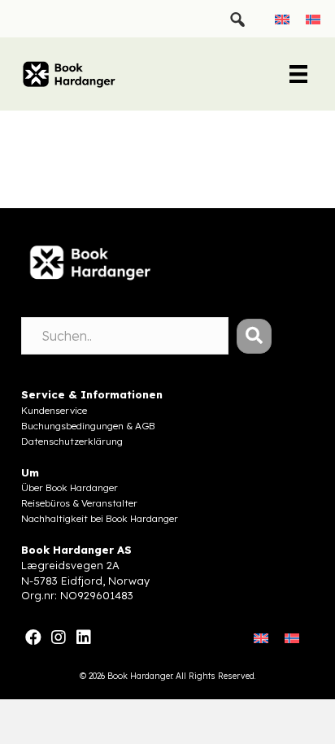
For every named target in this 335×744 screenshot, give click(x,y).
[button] (254, 336)
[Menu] (298, 74)
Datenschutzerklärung (72, 441)
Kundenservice (54, 410)
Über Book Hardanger (69, 487)
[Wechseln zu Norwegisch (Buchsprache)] (313, 18)
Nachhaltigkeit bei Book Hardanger (99, 518)
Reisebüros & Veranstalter (79, 503)
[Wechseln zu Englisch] (282, 18)
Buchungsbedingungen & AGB (88, 426)
